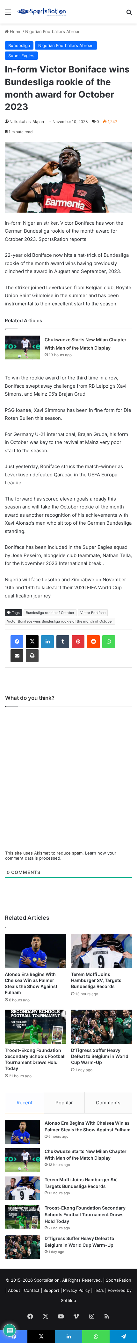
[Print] (32, 655)
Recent (24, 1103)
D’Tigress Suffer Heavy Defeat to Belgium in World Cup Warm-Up (99, 1056)
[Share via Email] (17, 655)
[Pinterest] (78, 641)
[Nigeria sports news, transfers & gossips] (41, 11)
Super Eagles (21, 55)
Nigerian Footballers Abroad (53, 31)
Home (15, 31)
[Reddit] (93, 641)
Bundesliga (19, 45)
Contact (32, 1290)
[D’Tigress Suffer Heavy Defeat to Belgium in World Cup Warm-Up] (101, 1027)
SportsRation (118, 1280)
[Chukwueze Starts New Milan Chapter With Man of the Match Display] (22, 347)
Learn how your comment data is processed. (60, 855)
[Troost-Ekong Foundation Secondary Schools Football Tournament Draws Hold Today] (35, 1027)
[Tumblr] (62, 641)
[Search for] (129, 14)
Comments (108, 1103)
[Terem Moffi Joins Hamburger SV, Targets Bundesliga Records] (101, 951)
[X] (32, 641)
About (14, 1290)
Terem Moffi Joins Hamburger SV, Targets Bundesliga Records (96, 980)
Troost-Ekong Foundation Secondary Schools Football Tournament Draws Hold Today (85, 1214)
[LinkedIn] (47, 641)
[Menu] (8, 14)
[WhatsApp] (108, 641)
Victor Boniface (92, 612)
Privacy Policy (76, 1290)
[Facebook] (17, 641)
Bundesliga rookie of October (50, 612)
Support (51, 1290)
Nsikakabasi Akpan (27, 121)
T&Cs (99, 1290)
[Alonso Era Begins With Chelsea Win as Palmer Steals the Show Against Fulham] (35, 951)
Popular (64, 1103)
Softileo (68, 1300)
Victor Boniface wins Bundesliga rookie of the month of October (60, 621)
